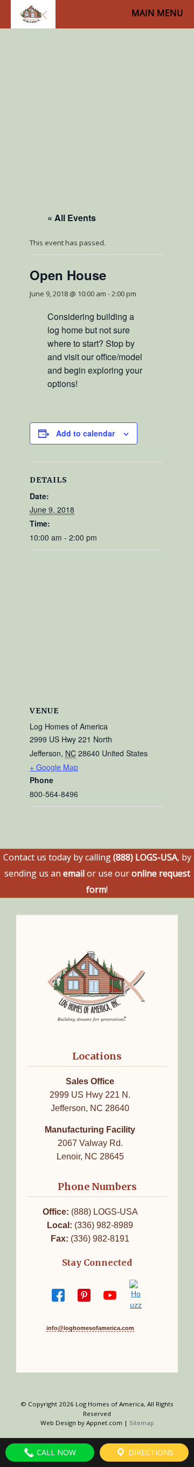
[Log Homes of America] (33, 14)
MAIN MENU (157, 13)
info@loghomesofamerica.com (90, 1328)
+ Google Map (54, 767)
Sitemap (141, 1423)
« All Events (71, 217)
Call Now (55, 1452)
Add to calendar (85, 433)
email (74, 873)
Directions (150, 1452)
